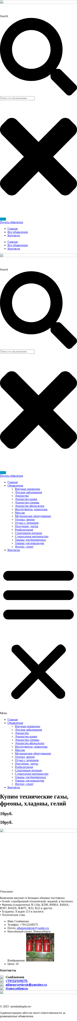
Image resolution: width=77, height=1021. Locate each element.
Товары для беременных (30, 539)
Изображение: (16, 960)
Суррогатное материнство (31, 536)
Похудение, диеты (26, 526)
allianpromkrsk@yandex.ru (33, 928)
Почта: (11, 928)
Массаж (20, 512)
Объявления (15, 485)
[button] (38, 635)
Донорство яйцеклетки (29, 505)
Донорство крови (26, 499)
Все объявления (17, 232)
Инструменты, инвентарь (31, 509)
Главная (12, 228)
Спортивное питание (28, 533)
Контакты (13, 235)
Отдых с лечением (26, 522)
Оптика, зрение (25, 519)
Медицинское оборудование (33, 516)
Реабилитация (24, 529)
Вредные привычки (27, 489)
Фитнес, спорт (24, 546)
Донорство (22, 495)
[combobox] (17, 98)
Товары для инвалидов (29, 543)
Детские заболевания (28, 492)
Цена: (11, 963)
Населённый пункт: (20, 931)
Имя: (10, 921)
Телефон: (13, 924)
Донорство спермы (27, 502)
